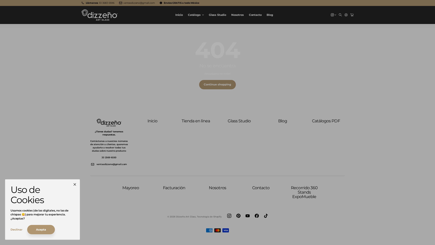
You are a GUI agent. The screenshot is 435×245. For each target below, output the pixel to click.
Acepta (41, 229)
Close (75, 184)
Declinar (16, 229)
